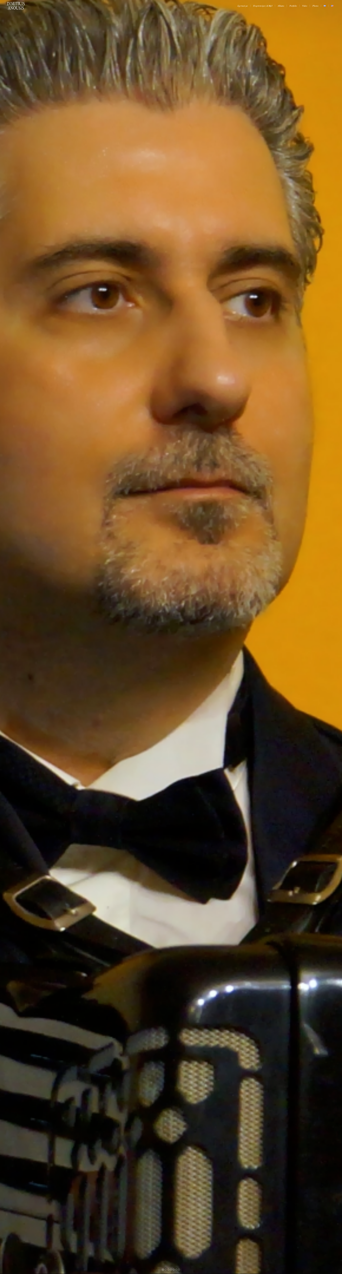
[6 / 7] (27, 637)
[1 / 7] (314, 637)
